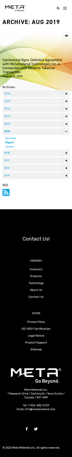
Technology (36, 283)
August (9, 142)
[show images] (66, 35)
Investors (36, 269)
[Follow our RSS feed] (6, 194)
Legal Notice (36, 335)
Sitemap (36, 349)
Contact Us (36, 296)
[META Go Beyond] (15, 8)
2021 (7, 116)
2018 (7, 152)
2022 (7, 108)
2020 (7, 123)
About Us (36, 290)
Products (36, 276)
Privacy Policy (36, 321)
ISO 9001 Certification (36, 328)
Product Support (36, 342)
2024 (7, 93)
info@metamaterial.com (40, 409)
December (10, 138)
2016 (7, 168)
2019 (7, 131)
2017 (7, 160)
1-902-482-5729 (38, 405)
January (9, 146)
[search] (58, 8)
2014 (7, 175)
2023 (7, 101)
